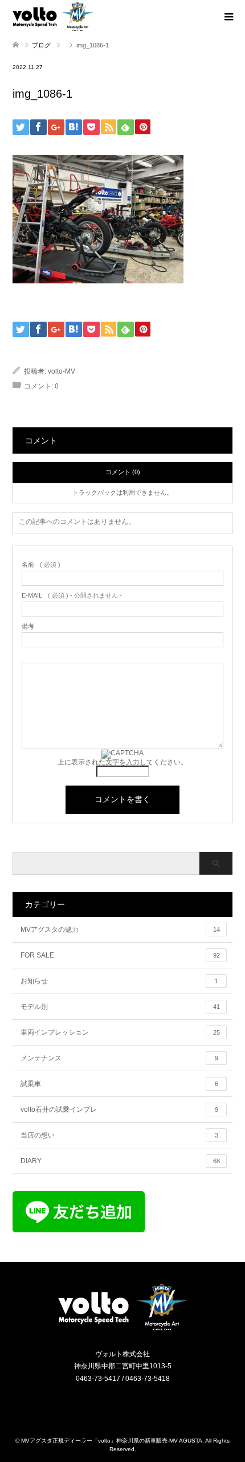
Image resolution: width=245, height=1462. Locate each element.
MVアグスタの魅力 (120, 930)
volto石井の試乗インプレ (119, 1109)
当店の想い (119, 1135)
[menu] (228, 17)
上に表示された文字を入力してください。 (122, 762)
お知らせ (119, 981)
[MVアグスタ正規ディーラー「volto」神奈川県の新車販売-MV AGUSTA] (122, 1329)
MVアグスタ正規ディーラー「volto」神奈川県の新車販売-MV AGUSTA (111, 1440)
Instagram (115, 1403)
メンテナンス (119, 1058)
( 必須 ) (41, 565)
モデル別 (120, 1007)
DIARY (120, 1161)
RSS (130, 1403)
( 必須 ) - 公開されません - (72, 595)
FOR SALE (120, 955)
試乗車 (119, 1084)
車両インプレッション (120, 1032)
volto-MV (61, 371)
